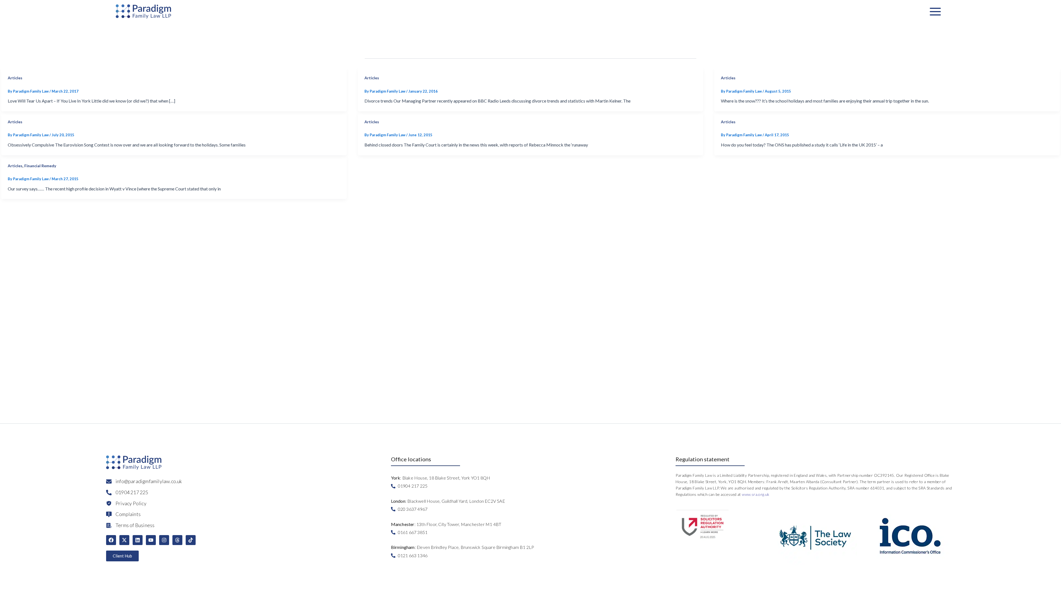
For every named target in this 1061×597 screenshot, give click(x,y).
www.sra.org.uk (756, 494)
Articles (15, 77)
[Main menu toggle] (935, 11)
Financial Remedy (40, 165)
